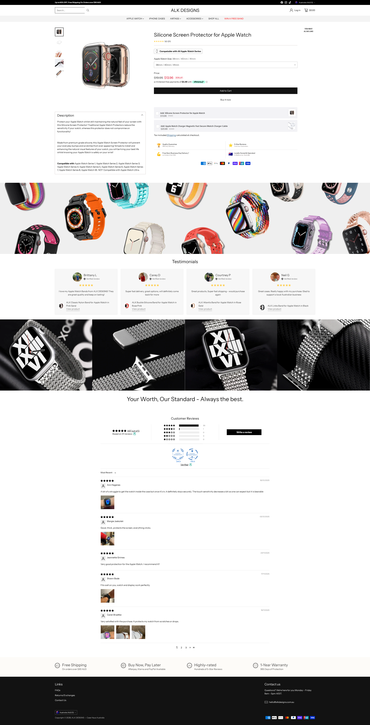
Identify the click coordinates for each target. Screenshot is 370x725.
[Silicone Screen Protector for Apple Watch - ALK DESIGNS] (106, 67)
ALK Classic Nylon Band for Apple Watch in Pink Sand (87, 304)
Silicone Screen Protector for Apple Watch (182, 113)
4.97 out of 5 (133, 430)
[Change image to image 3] (59, 52)
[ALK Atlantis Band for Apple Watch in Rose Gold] (193, 306)
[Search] (88, 10)
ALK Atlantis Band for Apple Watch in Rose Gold (219, 304)
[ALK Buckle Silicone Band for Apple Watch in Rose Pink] (127, 305)
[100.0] (178, 454)
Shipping (171, 135)
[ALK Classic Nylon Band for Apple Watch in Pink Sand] (61, 306)
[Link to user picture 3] (138, 632)
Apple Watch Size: (175, 58)
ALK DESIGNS (78, 717)
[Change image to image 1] (59, 32)
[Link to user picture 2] (123, 632)
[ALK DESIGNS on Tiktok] (289, 3)
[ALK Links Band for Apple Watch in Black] (262, 307)
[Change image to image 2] (59, 42)
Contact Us (60, 700)
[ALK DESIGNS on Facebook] (281, 3)
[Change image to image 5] (59, 73)
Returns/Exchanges (65, 695)
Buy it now (225, 99)
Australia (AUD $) (306, 2)
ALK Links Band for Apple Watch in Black (288, 305)
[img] (107, 480)
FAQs (57, 690)
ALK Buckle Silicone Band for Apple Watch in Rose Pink (154, 304)
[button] (169, 426)
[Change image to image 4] (59, 63)
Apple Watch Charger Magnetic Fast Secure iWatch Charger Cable (194, 126)
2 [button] (181, 647)
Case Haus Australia (95, 717)
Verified (184, 464)
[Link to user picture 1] (107, 502)
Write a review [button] (244, 432)
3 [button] (186, 647)
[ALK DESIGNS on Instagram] (285, 3)
